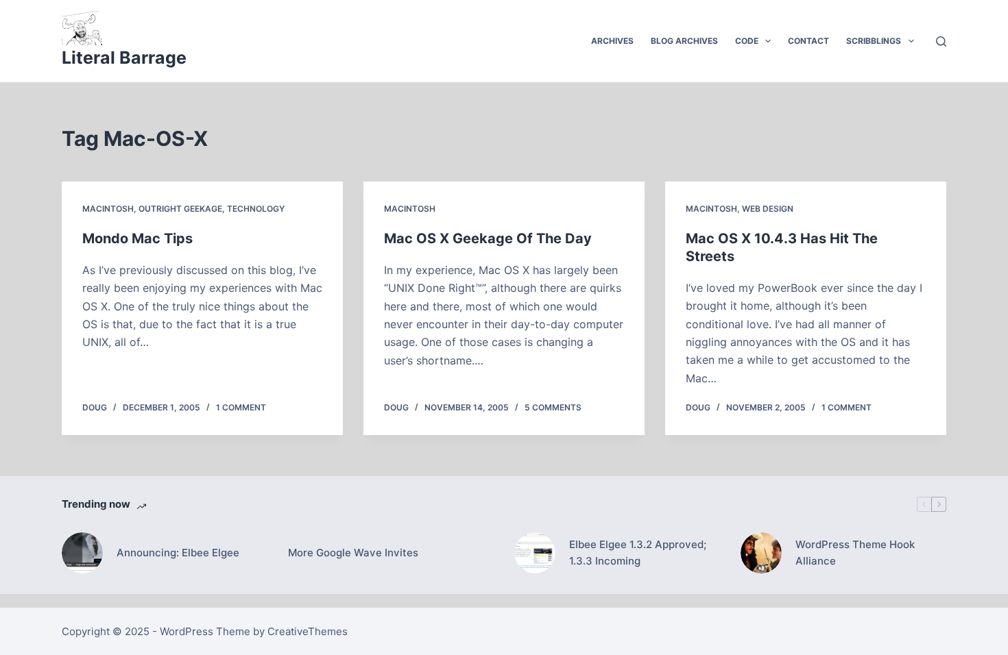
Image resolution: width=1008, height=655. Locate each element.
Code (746, 41)
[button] (768, 41)
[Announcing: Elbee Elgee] (82, 552)
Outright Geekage (180, 208)
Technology (256, 208)
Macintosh (108, 208)
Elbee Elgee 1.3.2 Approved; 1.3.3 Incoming (637, 553)
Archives (612, 41)
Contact (808, 41)
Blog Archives (684, 41)
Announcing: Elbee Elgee (178, 552)
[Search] (941, 41)
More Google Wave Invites (353, 552)
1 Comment (241, 407)
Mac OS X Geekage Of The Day (488, 238)
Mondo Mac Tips (137, 238)
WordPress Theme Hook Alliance (855, 553)
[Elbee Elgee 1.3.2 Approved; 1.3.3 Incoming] (534, 552)
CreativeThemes (307, 631)
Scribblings (873, 41)
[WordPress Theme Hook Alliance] (761, 552)
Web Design (767, 208)
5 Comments (553, 407)
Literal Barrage (124, 57)
